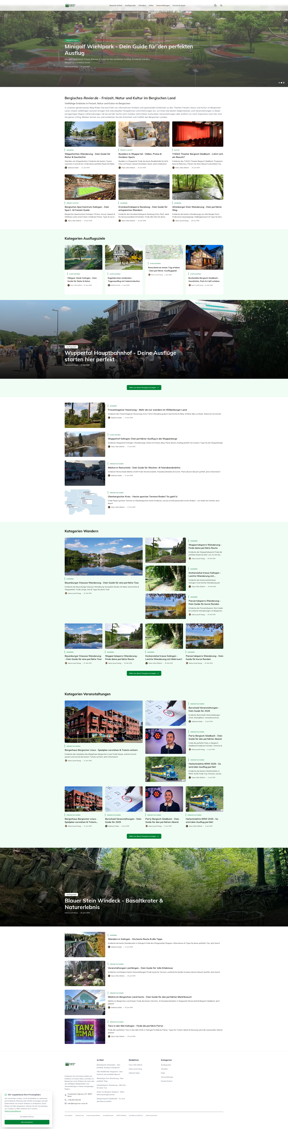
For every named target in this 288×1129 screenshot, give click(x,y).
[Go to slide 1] (279, 83)
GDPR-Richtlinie (121, 1115)
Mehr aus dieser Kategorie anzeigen (142, 387)
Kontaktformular (108, 1115)
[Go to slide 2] (281, 82)
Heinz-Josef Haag (71, 365)
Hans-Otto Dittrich (135, 1065)
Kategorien (166, 1060)
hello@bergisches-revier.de (78, 1103)
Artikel (100, 1060)
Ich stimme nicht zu (27, 1117)
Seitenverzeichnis (151, 1115)
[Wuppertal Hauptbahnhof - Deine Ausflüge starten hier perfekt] (144, 339)
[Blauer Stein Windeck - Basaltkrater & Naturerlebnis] (144, 887)
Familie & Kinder (72, 40)
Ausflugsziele (130, 5)
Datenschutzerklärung (13, 1111)
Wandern (142, 5)
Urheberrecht (79, 1115)
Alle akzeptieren (27, 1122)
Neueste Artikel (115, 5)
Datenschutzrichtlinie (93, 1115)
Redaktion (134, 1060)
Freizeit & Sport (179, 5)
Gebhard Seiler (70, 67)
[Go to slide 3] (283, 82)
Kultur (151, 5)
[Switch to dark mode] (221, 5)
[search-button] (215, 5)
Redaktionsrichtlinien (136, 1115)
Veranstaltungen (163, 5)
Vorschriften (68, 1115)
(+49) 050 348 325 (74, 1100)
